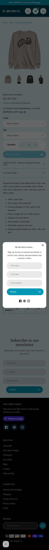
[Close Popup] (43, 245)
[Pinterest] (24, 301)
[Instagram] (28, 301)
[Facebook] (20, 301)
